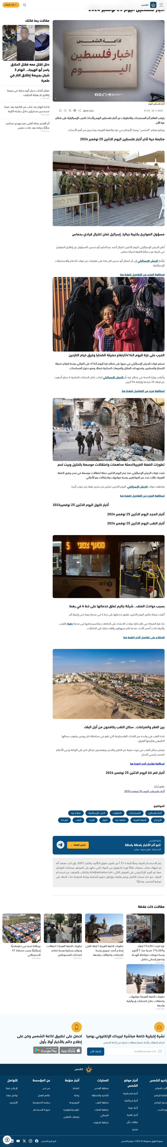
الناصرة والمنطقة (100, 1095)
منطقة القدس (101, 1088)
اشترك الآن (95, 1051)
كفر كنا (64, 820)
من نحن (46, 1088)
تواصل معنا (12, 1095)
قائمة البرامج (160, 1095)
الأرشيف (13, 1103)
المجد (92, 820)
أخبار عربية (133, 1108)
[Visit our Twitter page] (26, 1141)
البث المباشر (9, 4)
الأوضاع (158, 820)
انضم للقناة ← (77, 845)
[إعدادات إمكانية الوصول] (7, 1140)
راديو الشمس (158, 1080)
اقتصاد (75, 1088)
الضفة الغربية (139, 820)
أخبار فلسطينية (130, 1093)
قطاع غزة (76, 813)
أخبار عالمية (132, 1115)
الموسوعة (74, 1103)
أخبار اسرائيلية (131, 1101)
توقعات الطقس (71, 1117)
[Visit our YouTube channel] (19, 1141)
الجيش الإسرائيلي (148, 261)
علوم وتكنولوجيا (71, 1110)
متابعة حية (120, 820)
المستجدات (135, 813)
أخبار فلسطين (155, 813)
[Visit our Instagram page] (32, 1141)
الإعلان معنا (12, 1088)
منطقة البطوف (101, 1122)
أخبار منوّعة (72, 1080)
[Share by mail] (66, 111)
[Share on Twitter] (71, 111)
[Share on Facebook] (75, 111)
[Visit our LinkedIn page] (13, 1141)
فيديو (135, 1129)
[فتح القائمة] (161, 5)
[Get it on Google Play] (46, 1050)
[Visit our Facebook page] (38, 1141)
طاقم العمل (44, 1095)
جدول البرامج (160, 1103)
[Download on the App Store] (70, 1050)
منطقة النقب (102, 1103)
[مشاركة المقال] (80, 110)
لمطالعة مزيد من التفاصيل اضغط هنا (143, 391)
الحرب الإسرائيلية (96, 813)
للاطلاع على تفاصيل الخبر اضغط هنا (144, 637)
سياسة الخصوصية (41, 1103)
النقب (78, 820)
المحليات (103, 1080)
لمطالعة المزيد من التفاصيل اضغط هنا (142, 275)
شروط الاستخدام (41, 1110)
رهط (70, 624)
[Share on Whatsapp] (61, 111)
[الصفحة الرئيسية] (148, 5)
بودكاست (162, 1110)
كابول (105, 820)
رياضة (76, 1095)
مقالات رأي (132, 1122)
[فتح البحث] (24, 5)
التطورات (117, 813)
